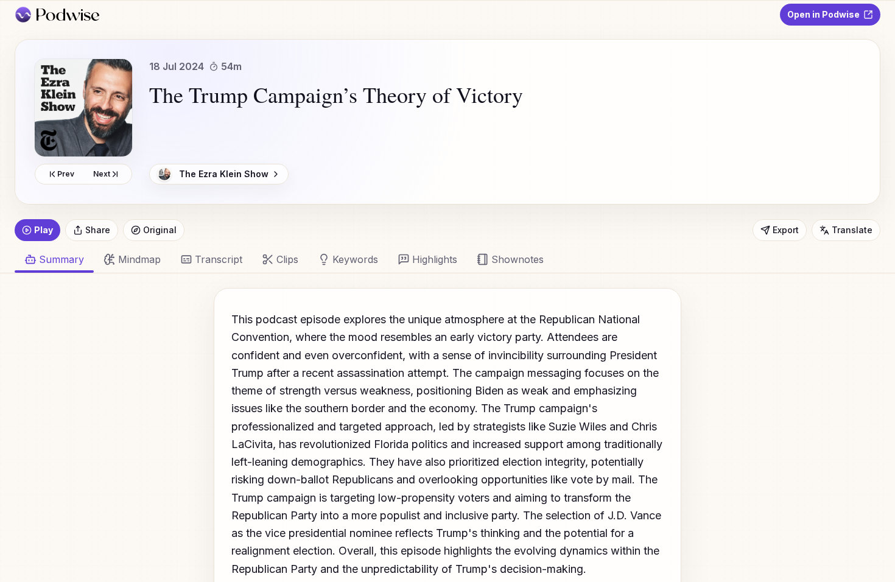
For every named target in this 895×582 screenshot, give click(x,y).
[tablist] (440, 259)
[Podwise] (57, 14)
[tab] (132, 259)
